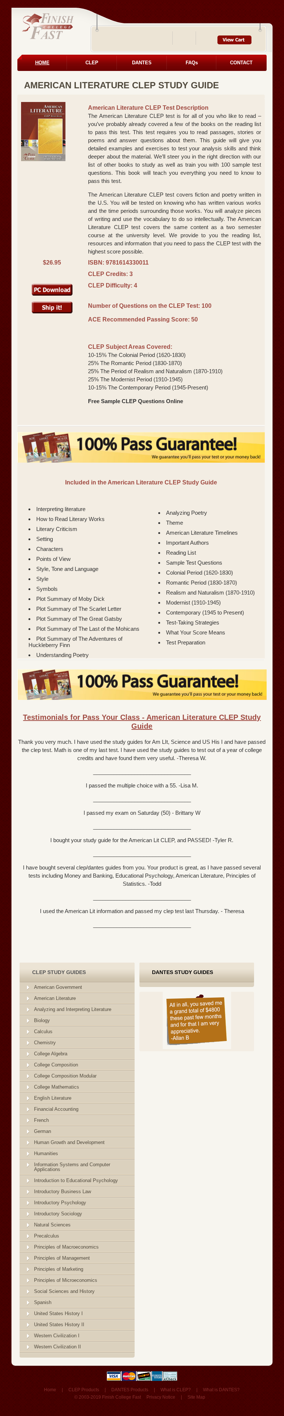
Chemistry (45, 1042)
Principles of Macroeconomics (66, 1247)
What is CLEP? (175, 1389)
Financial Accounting (56, 1109)
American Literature (55, 998)
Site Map (196, 1397)
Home (50, 1389)
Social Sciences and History (64, 1291)
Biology (42, 1020)
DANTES (142, 62)
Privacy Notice (160, 1397)
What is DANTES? (221, 1389)
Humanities (46, 1153)
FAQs (192, 62)
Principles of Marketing (58, 1269)
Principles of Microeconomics (65, 1280)
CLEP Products (83, 1389)
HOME (42, 62)
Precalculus (46, 1236)
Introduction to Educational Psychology (76, 1180)
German (42, 1131)
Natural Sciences (52, 1225)
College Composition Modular (65, 1076)
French (41, 1120)
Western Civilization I (57, 1335)
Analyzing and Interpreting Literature (72, 1009)
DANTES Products (129, 1389)
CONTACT (241, 62)
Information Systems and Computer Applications (72, 1167)
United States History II (59, 1324)
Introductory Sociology (58, 1213)
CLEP (91, 62)
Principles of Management (62, 1258)
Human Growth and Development (69, 1142)
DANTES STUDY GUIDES (182, 972)
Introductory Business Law (62, 1191)
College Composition (56, 1065)
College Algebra (50, 1053)
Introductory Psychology (60, 1202)
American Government (58, 987)
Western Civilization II (57, 1346)
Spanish (42, 1302)
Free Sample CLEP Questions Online (135, 401)
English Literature (52, 1098)
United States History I (58, 1313)
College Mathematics (56, 1087)
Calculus (43, 1031)
